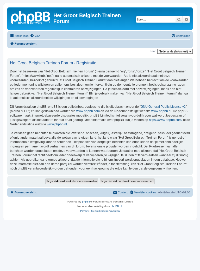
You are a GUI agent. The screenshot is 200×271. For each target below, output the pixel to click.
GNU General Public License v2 (163, 107)
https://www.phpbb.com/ (165, 120)
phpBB (86, 201)
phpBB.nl (116, 206)
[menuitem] (35, 36)
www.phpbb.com (88, 111)
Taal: (153, 51)
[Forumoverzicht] (31, 17)
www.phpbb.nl (161, 111)
